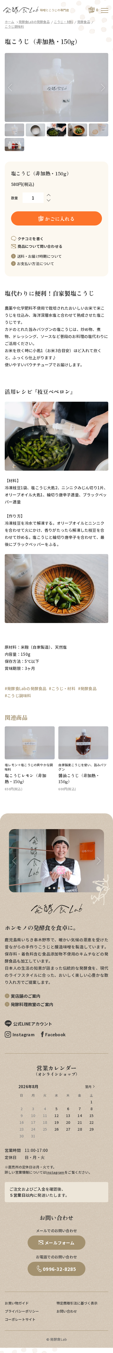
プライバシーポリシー (22, 1311)
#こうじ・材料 (62, 688)
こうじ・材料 (63, 22)
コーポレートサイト (20, 1319)
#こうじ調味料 (18, 695)
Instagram (55, 1172)
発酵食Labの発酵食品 (34, 22)
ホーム (9, 22)
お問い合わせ (66, 1311)
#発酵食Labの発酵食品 (25, 688)
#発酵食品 (87, 688)
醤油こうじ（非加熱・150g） (79, 778)
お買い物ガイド (17, 1303)
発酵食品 (83, 22)
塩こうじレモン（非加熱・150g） (25, 778)
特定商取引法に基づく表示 (76, 1303)
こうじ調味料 (14, 26)
